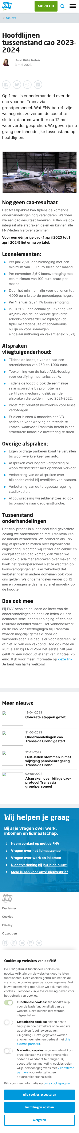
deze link (65, 659)
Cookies (7, 916)
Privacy (7, 925)
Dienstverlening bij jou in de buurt (39, 865)
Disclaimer (9, 908)
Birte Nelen (31, 60)
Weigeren (39, 1120)
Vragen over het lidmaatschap (36, 850)
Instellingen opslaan (39, 1107)
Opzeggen (9, 933)
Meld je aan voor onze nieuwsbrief (39, 872)
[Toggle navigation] (72, 6)
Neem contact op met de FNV (35, 843)
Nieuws (11, 18)
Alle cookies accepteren (39, 1094)
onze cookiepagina (57, 1083)
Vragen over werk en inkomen (36, 858)
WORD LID (46, 6)
